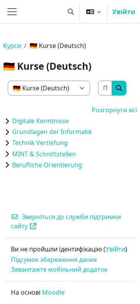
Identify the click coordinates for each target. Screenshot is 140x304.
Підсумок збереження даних (54, 259)
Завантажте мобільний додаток (59, 269)
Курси (12, 45)
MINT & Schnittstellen (44, 154)
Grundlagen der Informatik (52, 131)
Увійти (123, 11)
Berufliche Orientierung (47, 165)
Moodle (53, 292)
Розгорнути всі (114, 110)
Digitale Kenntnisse (40, 121)
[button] (71, 11)
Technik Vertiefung (40, 142)
